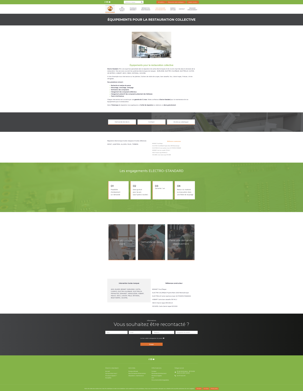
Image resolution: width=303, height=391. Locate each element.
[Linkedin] (107, 2)
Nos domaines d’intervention (160, 9)
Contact (182, 9)
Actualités (161, 2)
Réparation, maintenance (145, 9)
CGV (153, 378)
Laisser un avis (192, 2)
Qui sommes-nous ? (122, 9)
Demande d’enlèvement (192, 9)
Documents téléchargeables (160, 380)
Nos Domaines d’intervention (137, 373)
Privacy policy (214, 388)
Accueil (107, 371)
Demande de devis (122, 122)
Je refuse (206, 388)
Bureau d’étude (173, 9)
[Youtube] (109, 2)
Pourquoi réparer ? (133, 9)
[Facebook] (105, 2)
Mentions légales (157, 375)
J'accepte (198, 388)
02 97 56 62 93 (181, 375)
